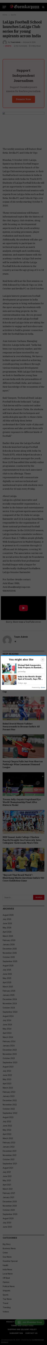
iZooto (43, 687)
